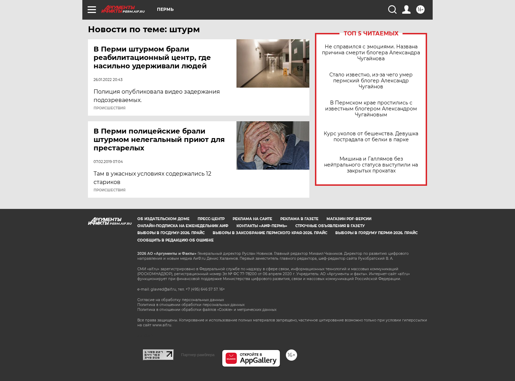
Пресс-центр (211, 219)
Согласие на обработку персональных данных (180, 300)
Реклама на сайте (252, 219)
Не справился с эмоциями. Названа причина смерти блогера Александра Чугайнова (371, 53)
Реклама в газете (299, 219)
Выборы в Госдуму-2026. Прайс (171, 233)
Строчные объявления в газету (330, 226)
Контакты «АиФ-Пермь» (261, 226)
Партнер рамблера (197, 355)
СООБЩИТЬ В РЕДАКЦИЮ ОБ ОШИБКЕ (175, 240)
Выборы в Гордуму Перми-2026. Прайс (376, 233)
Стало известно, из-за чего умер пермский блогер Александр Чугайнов (371, 81)
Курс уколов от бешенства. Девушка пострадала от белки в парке (371, 137)
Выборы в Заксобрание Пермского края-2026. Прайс (270, 233)
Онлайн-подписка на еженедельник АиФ (182, 226)
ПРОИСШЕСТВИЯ (109, 108)
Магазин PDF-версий (349, 219)
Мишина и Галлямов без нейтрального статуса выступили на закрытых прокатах (371, 165)
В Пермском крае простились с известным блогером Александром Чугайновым (371, 109)
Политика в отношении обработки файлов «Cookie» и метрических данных (206, 309)
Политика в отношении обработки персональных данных (191, 304)
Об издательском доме (163, 219)
